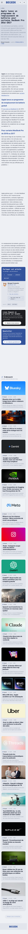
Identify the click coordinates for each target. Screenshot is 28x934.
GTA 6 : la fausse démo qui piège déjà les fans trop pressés (12, 667)
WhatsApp (6, 278)
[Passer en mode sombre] (24, 2)
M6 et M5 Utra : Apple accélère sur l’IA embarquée (13, 696)
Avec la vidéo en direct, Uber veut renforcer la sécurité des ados (13, 724)
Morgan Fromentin (5, 42)
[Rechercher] (20, 2)
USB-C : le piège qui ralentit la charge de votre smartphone (13, 902)
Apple (9, 304)
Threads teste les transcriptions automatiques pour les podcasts (13, 756)
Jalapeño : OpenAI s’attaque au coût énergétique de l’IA (13, 784)
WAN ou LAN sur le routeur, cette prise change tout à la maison (12, 430)
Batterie (14, 304)
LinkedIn (17, 275)
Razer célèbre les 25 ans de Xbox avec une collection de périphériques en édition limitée (13, 872)
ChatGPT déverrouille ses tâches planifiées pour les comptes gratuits (12, 579)
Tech (3, 8)
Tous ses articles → (14, 294)
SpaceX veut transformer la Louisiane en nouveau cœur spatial (13, 609)
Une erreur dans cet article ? (15, 298)
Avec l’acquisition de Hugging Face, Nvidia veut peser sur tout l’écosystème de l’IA (13, 489)
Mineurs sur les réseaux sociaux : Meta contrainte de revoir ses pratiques (13, 518)
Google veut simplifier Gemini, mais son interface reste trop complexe (12, 459)
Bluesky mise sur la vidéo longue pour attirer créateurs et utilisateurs (13, 401)
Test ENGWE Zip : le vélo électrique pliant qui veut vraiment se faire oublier (12, 812)
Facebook (9, 275)
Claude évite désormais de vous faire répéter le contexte (12, 638)
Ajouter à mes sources (13, 323)
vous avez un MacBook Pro (10, 109)
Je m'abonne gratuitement (13, 342)
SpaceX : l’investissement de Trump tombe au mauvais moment (13, 842)
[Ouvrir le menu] (2, 2)
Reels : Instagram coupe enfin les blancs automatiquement (11, 547)
